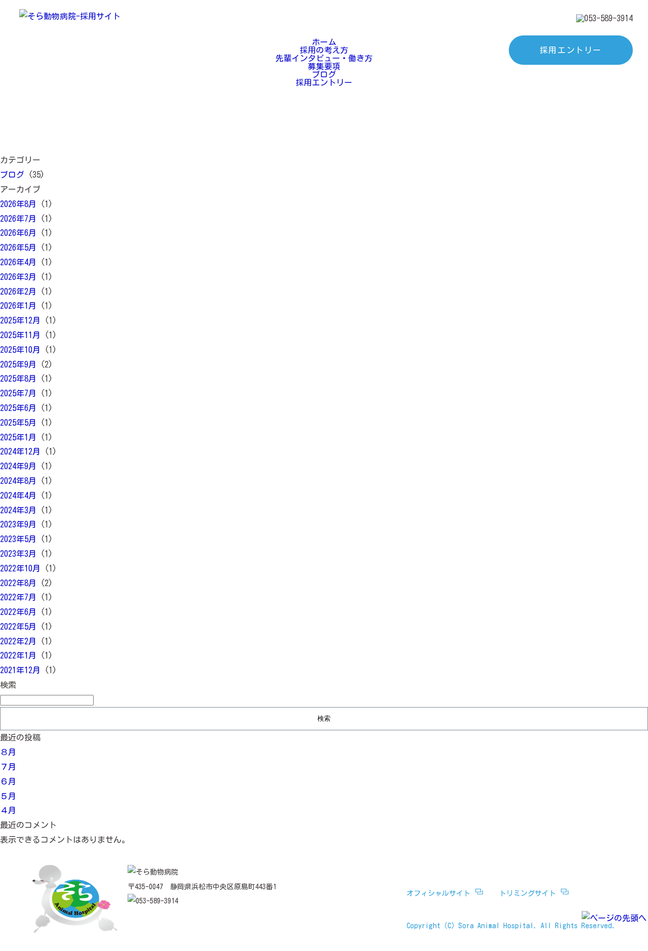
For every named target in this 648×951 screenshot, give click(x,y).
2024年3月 (18, 510)
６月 (8, 781)
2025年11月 (20, 335)
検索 (8, 685)
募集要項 (324, 66)
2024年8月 (18, 481)
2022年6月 (18, 612)
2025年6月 (18, 408)
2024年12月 (20, 451)
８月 (8, 752)
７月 (8, 767)
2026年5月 (18, 247)
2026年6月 (18, 233)
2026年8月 (18, 204)
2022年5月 (18, 627)
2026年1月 (18, 306)
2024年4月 (18, 495)
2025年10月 (20, 350)
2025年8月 (18, 379)
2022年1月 (18, 655)
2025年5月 (18, 423)
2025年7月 (18, 393)
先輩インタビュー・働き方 (324, 58)
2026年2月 (18, 291)
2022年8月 (18, 583)
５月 (8, 796)
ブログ (324, 74)
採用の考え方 (324, 50)
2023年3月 (18, 554)
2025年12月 (20, 320)
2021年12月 (20, 670)
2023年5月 (18, 539)
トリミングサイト (527, 893)
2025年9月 (18, 364)
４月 (8, 810)
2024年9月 (18, 466)
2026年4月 (18, 262)
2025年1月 (18, 437)
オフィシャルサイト (438, 893)
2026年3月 (18, 277)
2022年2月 (18, 641)
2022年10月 (20, 568)
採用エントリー (571, 50)
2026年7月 (18, 219)
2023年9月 (18, 524)
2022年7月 (18, 597)
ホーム (324, 42)
